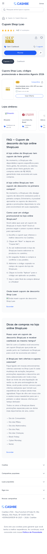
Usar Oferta (29, 96)
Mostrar (20, 53)
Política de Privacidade (33, 532)
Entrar (41, 3)
